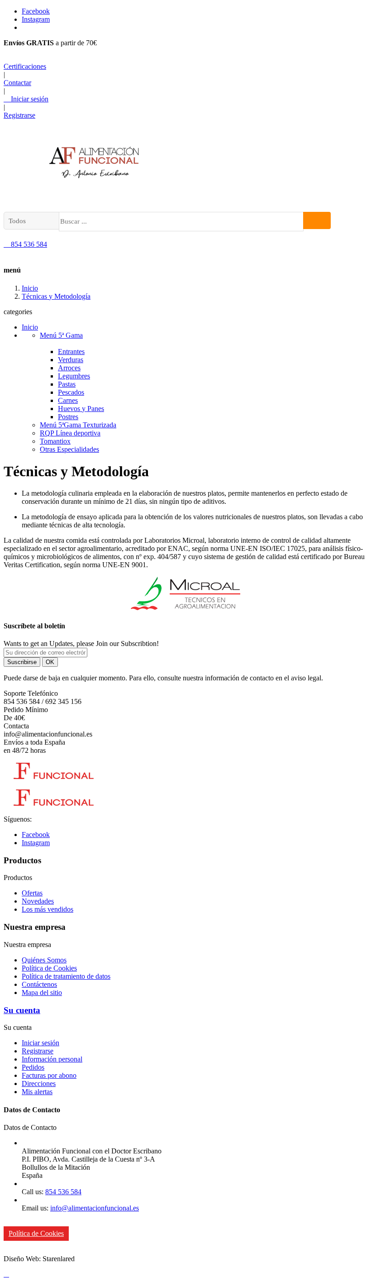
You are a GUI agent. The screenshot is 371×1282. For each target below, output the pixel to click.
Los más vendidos (47, 909)
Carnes (68, 400)
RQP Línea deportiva (70, 433)
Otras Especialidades (69, 449)
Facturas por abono (49, 1075)
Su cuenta (22, 1010)
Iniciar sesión (40, 1043)
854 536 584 (25, 244)
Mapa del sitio (42, 992)
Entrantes (71, 351)
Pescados (71, 392)
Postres (68, 417)
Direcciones (39, 1083)
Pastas (67, 384)
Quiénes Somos (44, 960)
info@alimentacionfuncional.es (94, 1208)
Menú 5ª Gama (61, 335)
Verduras (70, 360)
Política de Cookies (49, 968)
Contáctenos (39, 984)
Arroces (69, 368)
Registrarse (37, 1051)
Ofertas (32, 893)
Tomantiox (55, 441)
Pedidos (33, 1067)
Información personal (52, 1059)
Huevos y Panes (81, 408)
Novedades (38, 901)
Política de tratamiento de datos (66, 976)
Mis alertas (37, 1091)
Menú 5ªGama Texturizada (78, 425)
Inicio (30, 327)
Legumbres (74, 376)
